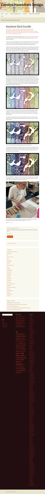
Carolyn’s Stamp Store (12, 243)
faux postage (19, 344)
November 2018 (32, 412)
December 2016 (32, 449)
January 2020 (31, 394)
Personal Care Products (11, 283)
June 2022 (31, 346)
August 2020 (31, 384)
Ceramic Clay (9, 260)
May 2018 (30, 421)
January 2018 (31, 427)
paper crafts (20, 355)
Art (13, 29)
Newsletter (25, 13)
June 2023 (31, 336)
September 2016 (32, 454)
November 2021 (32, 358)
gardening (22, 344)
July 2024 (30, 323)
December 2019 (32, 395)
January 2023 (31, 340)
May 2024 (30, 326)
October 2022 (31, 343)
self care (23, 364)
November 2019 (32, 397)
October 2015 (31, 471)
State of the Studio (15, 306)
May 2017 (30, 441)
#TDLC (32, 30)
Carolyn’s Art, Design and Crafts (15, 13)
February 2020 (31, 392)
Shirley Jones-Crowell (10, 307)
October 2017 (31, 432)
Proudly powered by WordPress (11, 491)
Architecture (9, 253)
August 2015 (31, 475)
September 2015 (32, 473)
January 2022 (31, 355)
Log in (3, 321)
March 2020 (31, 390)
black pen (25, 49)
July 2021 (30, 365)
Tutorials (18, 29)
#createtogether (8, 30)
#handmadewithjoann (20, 334)
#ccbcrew (23, 333)
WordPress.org (4, 326)
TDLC (7, 33)
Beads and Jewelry (10, 256)
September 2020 (32, 382)
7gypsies (18, 338)
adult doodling (23, 31)
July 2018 (30, 417)
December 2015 (32, 468)
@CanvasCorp (22, 338)
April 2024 (31, 328)
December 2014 (32, 485)
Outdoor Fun (9, 280)
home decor (21, 345)
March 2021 (31, 372)
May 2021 (30, 368)
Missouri (20, 349)
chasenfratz (9, 304)
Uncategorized (9, 293)
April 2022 (31, 350)
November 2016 (32, 451)
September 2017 (32, 434)
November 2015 (32, 470)
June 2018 (31, 419)
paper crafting (20, 353)
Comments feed (5, 325)
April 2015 (31, 480)
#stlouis (29, 30)
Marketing (8, 277)
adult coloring (18, 31)
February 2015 (31, 483)
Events (8, 263)
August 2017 (31, 436)
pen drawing (23, 32)
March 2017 (31, 444)
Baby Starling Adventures (16, 302)
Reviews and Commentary (11, 287)
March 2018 (31, 424)
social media (20, 365)
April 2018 (31, 422)
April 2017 (31, 443)
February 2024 (31, 330)
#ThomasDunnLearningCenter (10, 31)
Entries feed (4, 323)
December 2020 (32, 377)
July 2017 (30, 438)
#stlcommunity (25, 30)
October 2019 (31, 399)
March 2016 (31, 463)
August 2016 (31, 456)
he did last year (27, 220)
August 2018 (31, 416)
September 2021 (32, 362)
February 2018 (31, 426)
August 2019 (31, 402)
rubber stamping (21, 357)
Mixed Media (9, 278)
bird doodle (28, 31)
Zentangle (19, 33)
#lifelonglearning (19, 30)
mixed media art (21, 351)
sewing (17, 365)
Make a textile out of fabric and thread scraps (19, 304)
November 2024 (32, 321)
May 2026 (30, 316)
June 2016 (31, 458)
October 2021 (31, 360)
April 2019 (31, 407)
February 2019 (31, 409)
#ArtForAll (23, 29)
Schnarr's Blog (20, 359)
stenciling (22, 368)
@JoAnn (17, 339)
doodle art (10, 32)
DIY (22, 343)
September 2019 (32, 400)
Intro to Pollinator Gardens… (20, 318)
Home (2, 13)
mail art (24, 345)
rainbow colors (27, 32)
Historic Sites (9, 272)
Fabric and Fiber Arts (10, 265)
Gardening (8, 268)
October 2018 (31, 414)
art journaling (24, 339)
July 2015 (30, 476)
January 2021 (31, 375)
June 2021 (31, 367)
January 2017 (31, 448)
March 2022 (31, 351)
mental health (17, 349)
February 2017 (31, 446)
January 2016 (31, 466)
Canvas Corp (20, 340)
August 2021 (31, 363)
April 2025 (31, 318)
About (6, 13)
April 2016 (31, 461)
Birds (15, 29)
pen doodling (18, 32)
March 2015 (31, 481)
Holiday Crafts (9, 273)
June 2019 (31, 405)
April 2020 (31, 389)
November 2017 (32, 431)
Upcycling (8, 295)
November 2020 (32, 378)
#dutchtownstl (14, 30)
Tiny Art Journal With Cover (20, 316)
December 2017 (32, 429)
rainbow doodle (32, 32)
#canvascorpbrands (19, 333)
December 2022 (32, 341)
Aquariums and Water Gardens (12, 251)
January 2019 (31, 411)
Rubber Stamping (10, 290)
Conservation (9, 261)
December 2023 (32, 333)
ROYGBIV (37, 32)
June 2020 (31, 385)
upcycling (19, 370)
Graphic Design (9, 270)
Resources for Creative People (34, 13)
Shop (2, 16)
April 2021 (31, 370)
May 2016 (30, 459)
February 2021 (31, 373)
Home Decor (9, 275)
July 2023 (30, 335)
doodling (14, 32)
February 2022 (31, 353)
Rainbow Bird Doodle (18, 26)
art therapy (17, 340)
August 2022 (31, 345)
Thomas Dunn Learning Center (13, 33)
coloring (31, 31)
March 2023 (31, 338)
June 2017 (31, 439)
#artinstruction (31, 29)
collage (20, 343)
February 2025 (31, 319)
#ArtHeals (26, 29)
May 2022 (30, 348)
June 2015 (31, 478)
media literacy (24, 348)
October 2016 (31, 453)
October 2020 (31, 380)
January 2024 (31, 331)
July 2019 (30, 404)
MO (24, 351)
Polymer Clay (9, 285)
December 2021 (32, 357)
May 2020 (30, 387)
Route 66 (8, 288)
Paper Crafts (9, 282)
